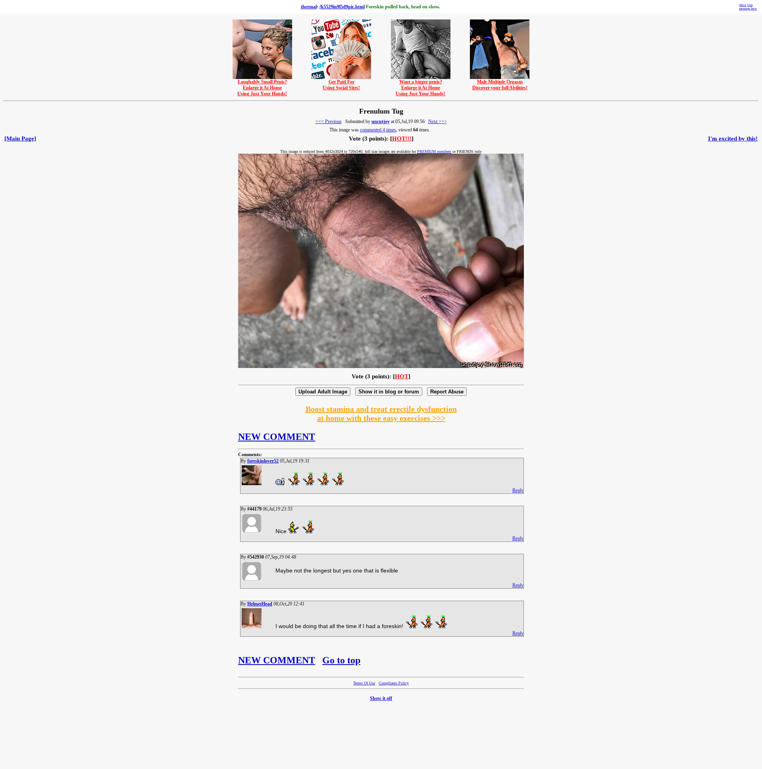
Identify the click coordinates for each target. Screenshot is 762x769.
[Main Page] (20, 138)
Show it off (381, 698)
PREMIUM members (434, 151)
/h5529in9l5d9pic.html (342, 7)
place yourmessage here (748, 6)
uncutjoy (380, 121)
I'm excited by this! (733, 138)
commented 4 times (378, 130)
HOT (401, 376)
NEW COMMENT (276, 437)
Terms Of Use (364, 683)
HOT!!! (402, 138)
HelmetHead (259, 604)
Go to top (341, 660)
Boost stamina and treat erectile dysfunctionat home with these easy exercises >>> (381, 413)
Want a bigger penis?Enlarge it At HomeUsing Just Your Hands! (420, 87)
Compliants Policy (394, 683)
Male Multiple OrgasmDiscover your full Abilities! (499, 85)
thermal (309, 7)
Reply (517, 490)
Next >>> (437, 121)
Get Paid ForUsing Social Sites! (341, 85)
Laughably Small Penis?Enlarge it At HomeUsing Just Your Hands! (262, 87)
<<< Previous (329, 121)
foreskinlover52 (263, 461)
